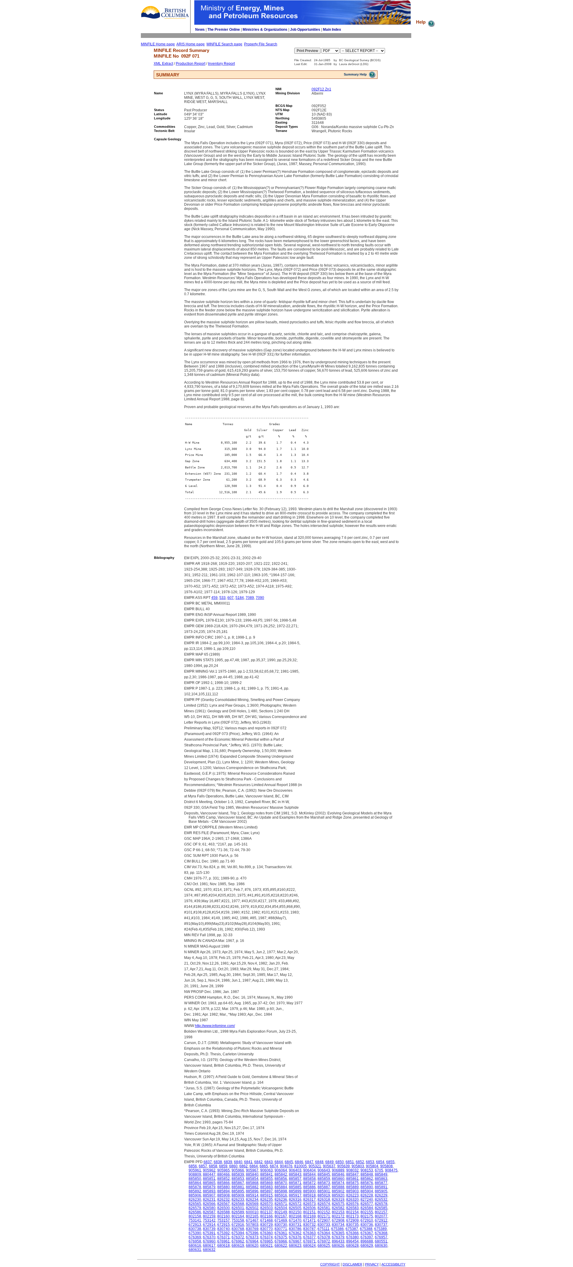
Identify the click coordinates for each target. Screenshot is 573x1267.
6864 (253, 1166)
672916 (238, 1225)
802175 (367, 1216)
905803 (358, 1166)
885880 (223, 1187)
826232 (223, 1199)
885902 (338, 1191)
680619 (238, 1245)
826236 (281, 1199)
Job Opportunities (305, 29)
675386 (337, 1229)
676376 (295, 1237)
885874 (338, 1183)
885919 (324, 1195)
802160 (223, 1216)
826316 (295, 1199)
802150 (295, 1212)
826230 (195, 1199)
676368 (381, 1233)
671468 (266, 1220)
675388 (366, 1229)
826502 (252, 1208)
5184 (239, 598)
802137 (266, 1212)
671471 (309, 1220)
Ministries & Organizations (265, 29)
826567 (223, 1204)
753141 (195, 1220)
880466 (223, 1174)
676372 (238, 1237)
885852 (223, 1179)
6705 (379, 1170)
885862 (367, 1179)
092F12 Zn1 (321, 89)
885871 (295, 1183)
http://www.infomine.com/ (215, 1026)
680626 (338, 1245)
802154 (352, 1212)
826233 (238, 1199)
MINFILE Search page (224, 44)
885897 (266, 1191)
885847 (352, 1174)
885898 (281, 1191)
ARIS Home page (190, 44)
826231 (209, 1199)
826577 (367, 1204)
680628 (352, 1245)
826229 (381, 1195)
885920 (338, 1195)
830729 (266, 1225)
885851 (209, 1179)
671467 (252, 1220)
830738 (195, 1229)
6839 (228, 1162)
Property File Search (260, 44)
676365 (338, 1233)
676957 (381, 1237)
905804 (372, 1166)
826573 (309, 1204)
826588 (223, 1212)
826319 (338, 1199)
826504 (281, 1208)
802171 (324, 1216)
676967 (295, 1241)
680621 (266, 1245)
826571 (281, 1204)
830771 (281, 1229)
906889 (338, 1170)
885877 (381, 1183)
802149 (281, 1212)
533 (222, 598)
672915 (223, 1225)
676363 (309, 1233)
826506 (309, 1208)
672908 (338, 1220)
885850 (195, 1179)
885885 (295, 1187)
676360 (266, 1233)
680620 (252, 1245)
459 (214, 598)
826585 (381, 1208)
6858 (213, 1166)
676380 (352, 1237)
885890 (367, 1187)
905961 (195, 1170)
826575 (338, 1204)
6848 (319, 1162)
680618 (223, 1245)
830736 (367, 1225)
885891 (381, 1187)
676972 (324, 1241)
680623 (295, 1245)
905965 (223, 1170)
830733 (324, 1225)
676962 (238, 1241)
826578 (381, 1204)
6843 (268, 1162)
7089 (250, 598)
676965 (266, 1241)
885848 (367, 1174)
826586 (195, 1212)
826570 (266, 1204)
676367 (367, 1233)
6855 (390, 1162)
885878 (195, 1187)
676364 (324, 1233)
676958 (195, 1241)
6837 (208, 1162)
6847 (309, 1162)
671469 (281, 1220)
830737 (381, 1225)
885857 (295, 1179)
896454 (352, 1241)
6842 (258, 1162)
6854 (380, 1162)
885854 (252, 1179)
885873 (324, 1183)
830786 (295, 1229)
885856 (281, 1179)
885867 (238, 1183)
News (200, 29)
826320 (352, 1199)
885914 (252, 1195)
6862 (243, 1166)
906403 (295, 1170)
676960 (209, 1241)
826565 (195, 1204)
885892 (195, 1191)
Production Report (190, 63)
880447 (209, 1174)
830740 (223, 1229)
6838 (218, 1162)
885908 (223, 1195)
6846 (299, 1162)
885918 (309, 1195)
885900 (309, 1191)
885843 (295, 1174)
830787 (309, 1229)
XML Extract (163, 63)
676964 (252, 1241)
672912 (381, 1220)
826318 (324, 1199)
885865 (209, 1183)
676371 (223, 1237)
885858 (309, 1179)
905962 (209, 1170)
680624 (309, 1245)
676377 (309, 1237)
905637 (329, 1166)
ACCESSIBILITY (393, 1264)
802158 (195, 1216)
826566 (209, 1204)
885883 (266, 1187)
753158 (238, 1220)
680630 (381, 1245)
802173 (352, 1216)
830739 (209, 1229)
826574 (324, 1204)
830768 (238, 1229)
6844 (279, 1162)
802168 (295, 1216)
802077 (381, 1216)
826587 (209, 1212)
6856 (193, 1166)
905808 (386, 1166)
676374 (266, 1237)
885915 (266, 1195)
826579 (195, 1208)
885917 (295, 1195)
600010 (252, 1212)
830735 (352, 1225)
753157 (223, 1220)
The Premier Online (223, 29)
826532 (381, 1199)
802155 (367, 1212)
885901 (324, 1191)
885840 (252, 1174)
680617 (209, 1245)
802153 (338, 1212)
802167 (281, 1216)
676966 (281, 1241)
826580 (209, 1208)
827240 (367, 1199)
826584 (367, 1208)
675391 (209, 1233)
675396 (252, 1233)
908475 (391, 1170)
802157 (381, 1212)
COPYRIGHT (330, 1264)
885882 (252, 1187)
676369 (195, 1237)
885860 (338, 1179)
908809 (195, 1174)
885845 (324, 1174)
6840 (238, 1162)
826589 (238, 1212)
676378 (324, 1237)
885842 (281, 1174)
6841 (248, 1162)
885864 (195, 1183)
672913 (195, 1225)
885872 (309, 1183)
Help (421, 21)
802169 (309, 1216)
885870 (281, 1183)
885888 (338, 1187)
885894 (223, 1191)
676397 (367, 1237)
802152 (324, 1212)
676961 (223, 1241)
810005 (300, 1166)
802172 (338, 1216)
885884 (281, 1187)
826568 (238, 1204)
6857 (203, 1166)
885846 (338, 1174)
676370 (209, 1237)
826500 (223, 1208)
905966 (238, 1170)
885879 (209, 1187)
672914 (209, 1225)
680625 (324, 1245)
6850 (339, 1162)
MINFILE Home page (158, 44)
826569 (252, 1204)
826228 (367, 1195)
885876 (367, 1183)
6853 (370, 1162)
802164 (238, 1216)
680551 (381, 1241)
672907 (324, 1220)
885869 (266, 1183)
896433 (338, 1241)
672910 (367, 1220)
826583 (352, 1208)
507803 (252, 1225)
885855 (266, 1179)
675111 (323, 1229)
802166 (266, 1216)
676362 (295, 1233)
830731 (295, 1225)
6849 (329, 1162)
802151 (309, 1212)
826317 (309, 1199)
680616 (195, 1245)
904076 (286, 1166)
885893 (209, 1191)
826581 (324, 1208)
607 (230, 598)
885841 (266, 1174)
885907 (209, 1195)
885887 (324, 1187)
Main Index (332, 29)
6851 (350, 1162)
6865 (264, 1166)
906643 (324, 1170)
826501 (238, 1208)
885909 (238, 1195)
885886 (309, 1187)
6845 (289, 1162)
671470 (295, 1220)
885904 (367, 1191)
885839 (238, 1174)
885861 (352, 1179)
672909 (352, 1220)
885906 (195, 1195)
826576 (352, 1204)
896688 (367, 1241)
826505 (295, 1208)
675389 (380, 1229)
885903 (352, 1191)
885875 (352, 1183)
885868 (252, 1183)
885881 (238, 1187)
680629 (367, 1245)
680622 (281, 1245)
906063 (266, 1170)
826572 (295, 1204)
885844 (309, 1174)
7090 (260, 598)
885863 (381, 1179)
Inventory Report (221, 63)
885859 (324, 1179)
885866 (223, 1183)
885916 (281, 1195)
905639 (343, 1166)
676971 (309, 1241)
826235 (266, 1199)
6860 (233, 1166)
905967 (252, 1170)
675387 (352, 1229)
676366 (352, 1233)
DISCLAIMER (352, 1264)
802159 (209, 1216)
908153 (367, 1170)
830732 (309, 1225)
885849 (381, 1174)
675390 (195, 1233)
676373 (252, 1237)
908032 (352, 1170)
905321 (315, 1166)
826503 (266, 1208)
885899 (295, 1191)
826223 (352, 1195)
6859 (223, 1166)
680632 (209, 1250)
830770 (266, 1229)
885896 (252, 1191)
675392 (223, 1233)
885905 (381, 1191)
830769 (252, 1229)
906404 (309, 1170)
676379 (338, 1237)
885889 (352, 1187)
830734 (338, 1225)
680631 (195, 1250)
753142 (209, 1220)
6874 (274, 1166)
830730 (281, 1225)
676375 (281, 1237)
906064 (281, 1170)
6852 (360, 1162)
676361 (281, 1233)
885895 (238, 1191)
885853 (238, 1179)
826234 (252, 1199)
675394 (238, 1233)
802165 (252, 1216)
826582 (338, 1208)
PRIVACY (372, 1264)
